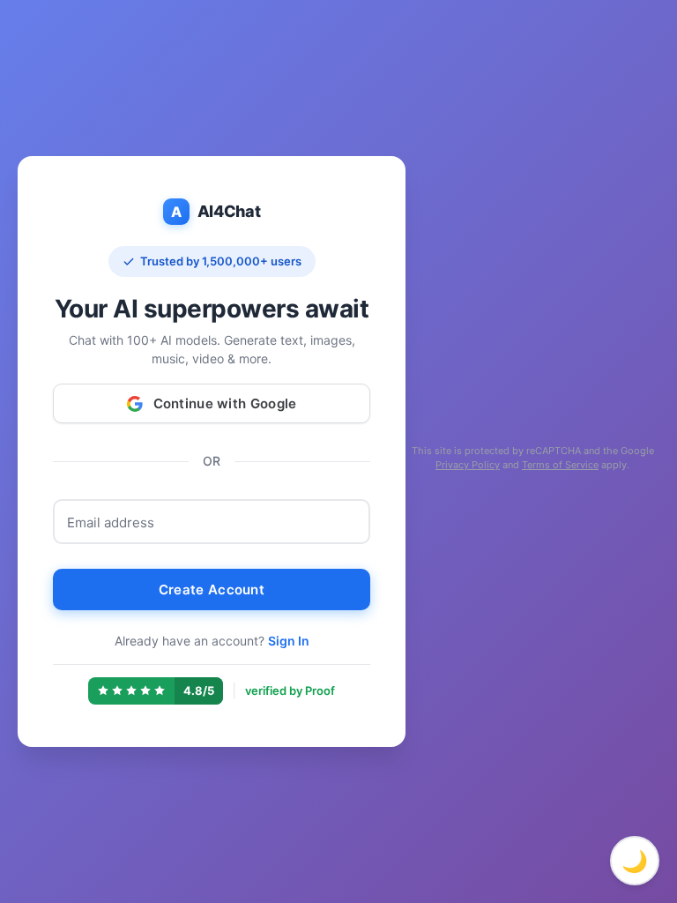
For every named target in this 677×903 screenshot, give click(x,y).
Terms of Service (560, 465)
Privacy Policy (467, 465)
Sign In (288, 640)
